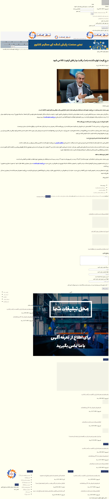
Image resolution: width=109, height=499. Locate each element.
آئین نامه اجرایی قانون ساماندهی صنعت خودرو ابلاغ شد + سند (49, 491)
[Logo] (62, 38)
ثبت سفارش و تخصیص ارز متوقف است (98, 249)
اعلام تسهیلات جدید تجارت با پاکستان (98, 214)
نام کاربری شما (76, 9)
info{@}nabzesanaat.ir (9, 489)
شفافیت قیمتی (59, 142)
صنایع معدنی (8, 42)
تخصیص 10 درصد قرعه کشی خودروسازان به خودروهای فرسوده (90, 196)
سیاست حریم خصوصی (103, 18)
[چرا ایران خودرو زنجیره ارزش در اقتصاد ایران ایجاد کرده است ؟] (105, 432)
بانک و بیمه (25, 44)
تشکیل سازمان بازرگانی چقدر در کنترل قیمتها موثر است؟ (50, 483)
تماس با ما (10, 44)
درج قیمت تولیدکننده (50, 117)
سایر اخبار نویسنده (41, 196)
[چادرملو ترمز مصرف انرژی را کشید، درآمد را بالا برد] (82, 390)
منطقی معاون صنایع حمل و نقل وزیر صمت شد (61, 196)
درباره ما (6, 44)
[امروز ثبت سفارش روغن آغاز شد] (100, 227)
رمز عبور (78, 11)
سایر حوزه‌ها (20, 44)
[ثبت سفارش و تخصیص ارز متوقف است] (100, 245)
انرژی (3, 42)
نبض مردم (15, 44)
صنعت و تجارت (23, 42)
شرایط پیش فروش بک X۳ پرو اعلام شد (91, 407)
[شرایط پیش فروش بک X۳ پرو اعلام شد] (105, 403)
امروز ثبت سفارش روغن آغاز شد (99, 231)
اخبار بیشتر (48, 196)
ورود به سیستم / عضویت (99, 12)
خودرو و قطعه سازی (15, 42)
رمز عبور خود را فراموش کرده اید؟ (100, 16)
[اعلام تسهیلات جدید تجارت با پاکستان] (100, 210)
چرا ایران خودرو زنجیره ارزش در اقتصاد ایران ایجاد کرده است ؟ (85, 436)
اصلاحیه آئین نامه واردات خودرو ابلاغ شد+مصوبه (52, 475)
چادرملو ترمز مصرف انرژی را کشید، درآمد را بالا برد (94, 394)
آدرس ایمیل (92, 25)
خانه (27, 49)
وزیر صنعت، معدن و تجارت (99, 192)
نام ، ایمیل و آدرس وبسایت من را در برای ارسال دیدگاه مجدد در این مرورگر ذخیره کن (87, 285)
